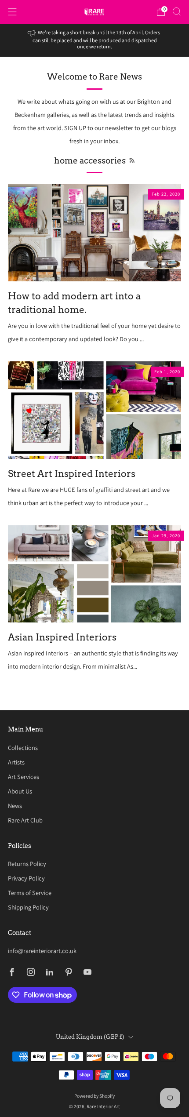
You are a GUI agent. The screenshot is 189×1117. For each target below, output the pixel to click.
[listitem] (94, 40)
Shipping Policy (28, 907)
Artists (16, 762)
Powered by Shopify (94, 1095)
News (15, 805)
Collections (23, 747)
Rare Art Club (25, 820)
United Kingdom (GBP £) (90, 1036)
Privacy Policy (26, 878)
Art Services (23, 776)
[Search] (176, 11)
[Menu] (12, 11)
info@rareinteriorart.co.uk (42, 950)
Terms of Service (29, 892)
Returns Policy (27, 863)
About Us (20, 791)
